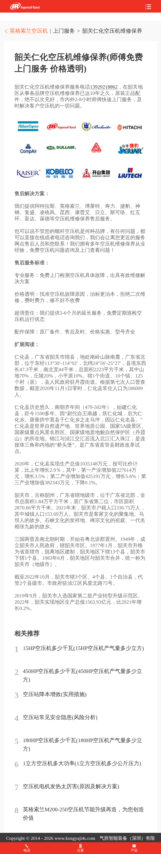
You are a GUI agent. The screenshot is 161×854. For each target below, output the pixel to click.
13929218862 (104, 87)
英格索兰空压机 (25, 6)
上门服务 (64, 31)
